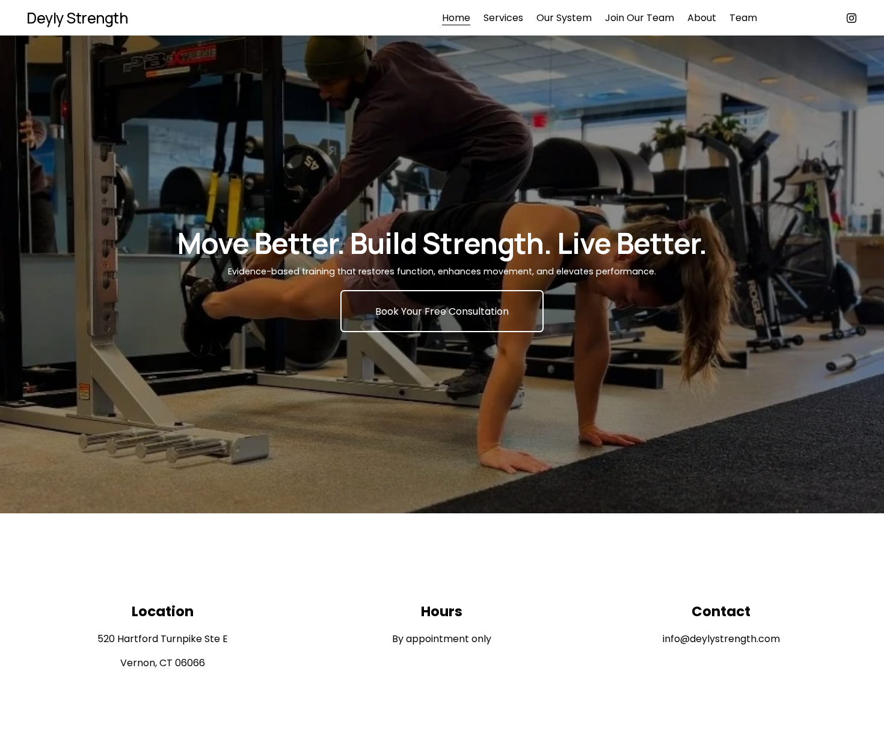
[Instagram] (852, 18)
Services (503, 18)
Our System (564, 18)
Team (743, 18)
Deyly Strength (76, 18)
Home (456, 18)
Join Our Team (639, 18)
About (701, 18)
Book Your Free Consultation (442, 311)
